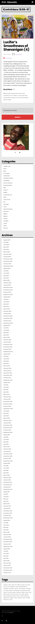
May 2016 (5, 527)
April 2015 (5, 558)
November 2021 (7, 375)
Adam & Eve (14, 584)
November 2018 (7, 456)
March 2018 (6, 475)
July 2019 (5, 437)
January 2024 (7, 313)
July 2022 (5, 356)
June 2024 (6, 302)
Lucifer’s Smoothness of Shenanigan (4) (16, 46)
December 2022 (7, 344)
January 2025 (7, 285)
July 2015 (5, 551)
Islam (4, 197)
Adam (9, 584)
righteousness (6, 597)
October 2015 (7, 544)
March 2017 (6, 503)
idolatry (23, 592)
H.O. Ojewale (9, 2)
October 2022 (7, 349)
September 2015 (7, 546)
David (6, 590)
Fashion (5, 190)
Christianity (6, 180)
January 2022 (7, 370)
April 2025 (6, 278)
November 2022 (7, 347)
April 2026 (6, 249)
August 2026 (6, 240)
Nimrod (14, 596)
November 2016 (7, 513)
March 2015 (6, 560)
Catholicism (6, 176)
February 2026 (7, 254)
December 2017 (7, 482)
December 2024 (7, 287)
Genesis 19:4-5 (15, 97)
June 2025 (6, 273)
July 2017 (5, 494)
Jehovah (5, 594)
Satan (16, 597)
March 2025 (6, 280)
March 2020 (6, 418)
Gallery (5, 192)
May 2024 (6, 304)
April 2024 (6, 306)
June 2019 (6, 439)
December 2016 (7, 511)
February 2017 (7, 506)
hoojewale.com (7, 195)
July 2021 (5, 385)
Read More (7, 89)
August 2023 (6, 325)
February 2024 (7, 311)
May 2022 (6, 361)
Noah (18, 596)
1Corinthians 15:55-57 (8, 95)
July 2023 (5, 328)
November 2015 (7, 541)
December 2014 (7, 568)
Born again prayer (23, 95)
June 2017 (6, 496)
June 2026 (6, 244)
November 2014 (7, 570)
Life (4, 202)
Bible (4, 93)
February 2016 (7, 534)
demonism (10, 590)
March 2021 (6, 394)
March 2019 (6, 446)
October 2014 (7, 572)
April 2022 (6, 363)
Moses (4, 596)
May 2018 (5, 470)
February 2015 (7, 563)
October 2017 (7, 487)
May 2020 (6, 413)
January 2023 (7, 342)
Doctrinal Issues (7, 185)
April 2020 (6, 416)
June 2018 (6, 468)
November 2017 (7, 485)
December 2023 (7, 316)
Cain (8, 586)
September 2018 (7, 461)
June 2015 (6, 553)
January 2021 (7, 399)
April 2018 (5, 473)
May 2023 (6, 332)
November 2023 (7, 318)
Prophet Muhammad (24, 596)
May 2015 (5, 556)
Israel (30, 592)
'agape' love (6, 166)
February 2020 (7, 420)
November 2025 (7, 261)
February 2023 (7, 340)
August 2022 (6, 354)
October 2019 (7, 430)
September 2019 (7, 432)
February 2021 (7, 397)
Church (16, 588)
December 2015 (7, 539)
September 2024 (8, 294)
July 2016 (5, 522)
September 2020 (8, 408)
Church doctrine (7, 183)
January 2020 (7, 423)
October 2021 (7, 378)
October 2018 (7, 458)
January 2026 (7, 256)
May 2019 (5, 442)
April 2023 (6, 335)
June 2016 (6, 525)
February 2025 (7, 282)
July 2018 (5, 465)
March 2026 (6, 252)
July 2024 (6, 299)
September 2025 (8, 266)
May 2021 (5, 389)
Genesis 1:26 (6, 592)
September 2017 (7, 489)
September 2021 (7, 380)
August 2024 (6, 297)
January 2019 (7, 451)
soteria (5, 218)
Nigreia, (5, 216)
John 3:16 (18, 594)
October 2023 (7, 321)
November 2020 (7, 404)
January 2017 (6, 508)
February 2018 (7, 477)
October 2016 (7, 515)
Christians (11, 588)
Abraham (5, 584)
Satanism (26, 97)
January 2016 (7, 537)
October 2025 (7, 264)
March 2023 (6, 337)
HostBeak (10, 612)
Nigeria (5, 214)
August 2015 (6, 549)
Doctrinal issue (17, 590)
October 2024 (7, 292)
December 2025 (7, 259)
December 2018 (7, 454)
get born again (12, 592)
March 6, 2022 (6, 54)
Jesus (8, 594)
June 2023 (6, 330)
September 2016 (7, 518)
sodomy (5, 99)
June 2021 (6, 387)
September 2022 (8, 351)
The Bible (9, 99)
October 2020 (7, 406)
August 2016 (6, 520)
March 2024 (6, 309)
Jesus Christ (22, 93)
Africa (5, 168)
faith (4, 187)
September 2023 (8, 323)
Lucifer (22, 594)
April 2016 (5, 530)
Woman (5, 228)
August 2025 (6, 268)
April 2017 (5, 501)
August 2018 (6, 463)
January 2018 (7, 480)
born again (8, 93)
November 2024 (7, 290)
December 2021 (7, 373)
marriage (6, 204)
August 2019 (6, 435)
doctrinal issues (24, 590)
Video (5, 225)
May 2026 (6, 247)
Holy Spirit (18, 592)
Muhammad (9, 596)
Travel (5, 223)
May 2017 (5, 499)
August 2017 (6, 492)
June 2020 (6, 411)
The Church (6, 599)
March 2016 (6, 532)
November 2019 (7, 427)
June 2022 (6, 359)
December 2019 (7, 425)
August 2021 (6, 382)
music (5, 206)
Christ (16, 586)
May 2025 (6, 275)
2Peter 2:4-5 (16, 95)
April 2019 (5, 444)
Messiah (26, 594)
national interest (7, 209)
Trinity (10, 599)
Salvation (12, 597)
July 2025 (5, 271)
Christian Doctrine (15, 93)
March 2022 (6, 366)
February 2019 (7, 449)
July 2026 (5, 242)
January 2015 (7, 565)
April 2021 (5, 392)
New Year (6, 211)
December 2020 (7, 401)
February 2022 (7, 368)
